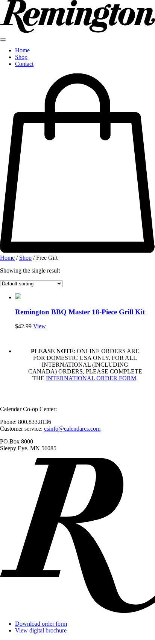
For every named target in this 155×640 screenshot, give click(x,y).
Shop (21, 57)
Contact (24, 64)
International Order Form (91, 378)
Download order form (41, 623)
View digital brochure (41, 630)
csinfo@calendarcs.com (72, 428)
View (39, 326)
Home (22, 50)
